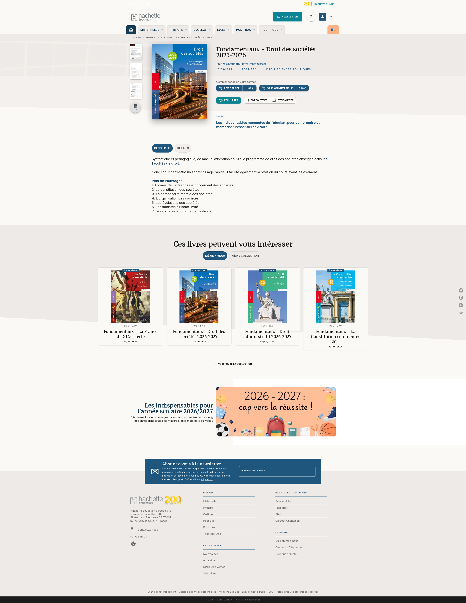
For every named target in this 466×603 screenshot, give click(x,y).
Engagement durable (253, 591)
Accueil (137, 37)
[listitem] (148, 4)
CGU (271, 591)
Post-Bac (151, 37)
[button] (287, 16)
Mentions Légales (229, 591)
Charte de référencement (161, 591)
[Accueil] (145, 16)
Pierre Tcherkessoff (253, 64)
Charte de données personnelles (197, 591)
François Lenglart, (228, 64)
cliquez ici (206, 479)
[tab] (131, 29)
